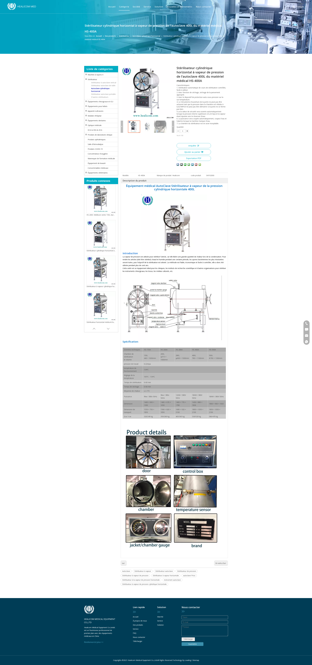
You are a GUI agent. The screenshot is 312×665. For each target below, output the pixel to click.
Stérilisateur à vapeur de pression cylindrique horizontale (144, 584)
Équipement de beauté (97, 163)
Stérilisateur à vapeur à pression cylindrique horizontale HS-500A (101, 287)
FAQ (134, 633)
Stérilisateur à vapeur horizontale (166, 575)
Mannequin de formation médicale (101, 158)
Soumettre (192, 644)
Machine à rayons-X (95, 74)
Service (147, 6)
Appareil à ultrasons (95, 111)
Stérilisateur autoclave (164, 571)
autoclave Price (189, 575)
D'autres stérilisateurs (99, 97)
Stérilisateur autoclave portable (103, 94)
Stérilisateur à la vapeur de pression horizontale (141, 580)
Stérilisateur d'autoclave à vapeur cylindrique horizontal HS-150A (101, 323)
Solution (159, 6)
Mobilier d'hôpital (94, 116)
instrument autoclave (172, 580)
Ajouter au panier (192, 152)
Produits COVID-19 (95, 149)
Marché (160, 617)
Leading (188, 660)
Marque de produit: (164, 175)
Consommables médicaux (98, 168)
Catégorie (124, 6)
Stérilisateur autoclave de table (103, 85)
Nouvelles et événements (179, 6)
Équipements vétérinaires (98, 173)
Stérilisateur (92, 79)
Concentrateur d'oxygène (98, 154)
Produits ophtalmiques (97, 139)
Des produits (138, 625)
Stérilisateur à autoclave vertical (103, 82)
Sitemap (196, 660)
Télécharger (137, 641)
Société (136, 6)
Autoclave (126, 571)
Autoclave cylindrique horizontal (100, 89)
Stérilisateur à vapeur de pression (135, 575)
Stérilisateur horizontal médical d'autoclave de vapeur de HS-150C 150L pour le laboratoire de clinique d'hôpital (101, 252)
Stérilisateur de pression (186, 571)
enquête (192, 145)
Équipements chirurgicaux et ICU (100, 101)
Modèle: (125, 175)
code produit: (196, 175)
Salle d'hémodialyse (95, 144)
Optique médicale (95, 125)
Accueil (112, 6)
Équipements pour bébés (97, 106)
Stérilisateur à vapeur (142, 571)
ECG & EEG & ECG (95, 130)
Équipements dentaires (97, 120)
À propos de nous (140, 621)
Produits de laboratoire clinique (100, 135)
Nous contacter (203, 6)
